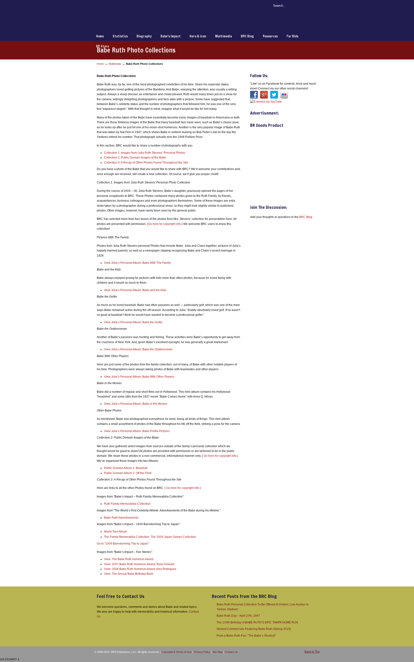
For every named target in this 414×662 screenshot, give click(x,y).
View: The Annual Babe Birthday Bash (128, 573)
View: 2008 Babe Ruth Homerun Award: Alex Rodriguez (140, 569)
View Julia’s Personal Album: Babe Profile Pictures (137, 431)
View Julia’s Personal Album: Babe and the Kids (135, 290)
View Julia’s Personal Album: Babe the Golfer (133, 322)
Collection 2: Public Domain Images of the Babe (135, 157)
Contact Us (231, 651)
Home (100, 63)
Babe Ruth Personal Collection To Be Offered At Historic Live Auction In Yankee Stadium (263, 607)
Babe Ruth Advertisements (121, 517)
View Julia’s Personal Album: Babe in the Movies (135, 403)
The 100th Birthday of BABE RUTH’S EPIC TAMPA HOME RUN (257, 622)
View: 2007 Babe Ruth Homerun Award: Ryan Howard (139, 564)
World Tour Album (115, 531)
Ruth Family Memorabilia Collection (127, 503)
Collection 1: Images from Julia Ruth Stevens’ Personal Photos (144, 152)
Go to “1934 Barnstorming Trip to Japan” (123, 543)
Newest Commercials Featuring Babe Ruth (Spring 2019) (254, 629)
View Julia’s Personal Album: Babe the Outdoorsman (138, 349)
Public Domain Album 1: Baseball (125, 468)
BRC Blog (305, 217)
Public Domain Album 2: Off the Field (127, 473)
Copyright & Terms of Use (176, 651)
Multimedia (115, 63)
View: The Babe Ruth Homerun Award (128, 559)
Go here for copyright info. (165, 224)
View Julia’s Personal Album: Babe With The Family (137, 262)
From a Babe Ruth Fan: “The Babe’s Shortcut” (246, 635)
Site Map (218, 651)
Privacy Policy (202, 651)
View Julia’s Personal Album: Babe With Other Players (139, 376)
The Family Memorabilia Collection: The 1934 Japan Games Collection (150, 537)
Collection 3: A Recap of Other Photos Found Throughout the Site (146, 162)
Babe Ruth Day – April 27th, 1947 (238, 615)
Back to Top (312, 651)
